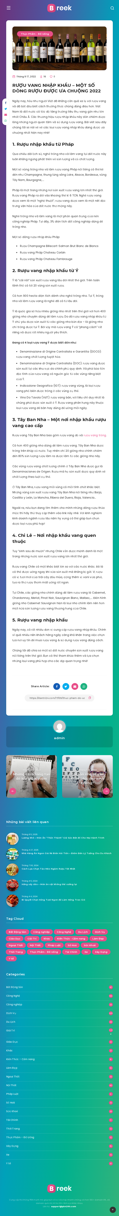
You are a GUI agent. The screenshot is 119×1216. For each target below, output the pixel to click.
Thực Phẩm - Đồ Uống (35, 33)
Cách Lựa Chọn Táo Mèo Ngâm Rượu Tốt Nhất (48, 869)
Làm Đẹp (98, 938)
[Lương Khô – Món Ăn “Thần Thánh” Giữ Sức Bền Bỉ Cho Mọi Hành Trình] (12, 838)
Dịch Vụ (100, 931)
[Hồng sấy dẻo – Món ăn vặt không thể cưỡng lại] (12, 885)
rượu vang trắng (95, 435)
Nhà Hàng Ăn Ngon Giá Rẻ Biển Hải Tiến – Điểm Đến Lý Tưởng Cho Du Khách (67, 853)
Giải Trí (31, 938)
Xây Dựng (101, 951)
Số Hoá (72, 945)
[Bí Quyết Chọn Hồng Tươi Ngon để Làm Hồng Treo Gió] (12, 900)
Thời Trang (16, 951)
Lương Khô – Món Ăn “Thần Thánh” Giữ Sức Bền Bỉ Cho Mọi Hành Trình (63, 838)
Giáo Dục (14, 938)
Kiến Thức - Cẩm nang (71, 938)
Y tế (11, 958)
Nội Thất (35, 945)
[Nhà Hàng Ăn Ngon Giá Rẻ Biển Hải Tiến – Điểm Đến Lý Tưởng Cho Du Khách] (12, 854)
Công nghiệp (41, 931)
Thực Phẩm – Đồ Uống (20, 1137)
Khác (47, 938)
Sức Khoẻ (90, 945)
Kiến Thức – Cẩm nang (20, 1059)
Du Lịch (83, 931)
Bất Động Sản (17, 931)
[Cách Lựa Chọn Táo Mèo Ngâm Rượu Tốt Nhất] (12, 869)
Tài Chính (71, 951)
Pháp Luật (54, 945)
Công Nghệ (64, 931)
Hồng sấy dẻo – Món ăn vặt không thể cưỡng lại (49, 884)
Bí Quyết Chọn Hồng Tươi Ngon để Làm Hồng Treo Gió (53, 900)
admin (59, 738)
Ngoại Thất (16, 945)
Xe (86, 951)
